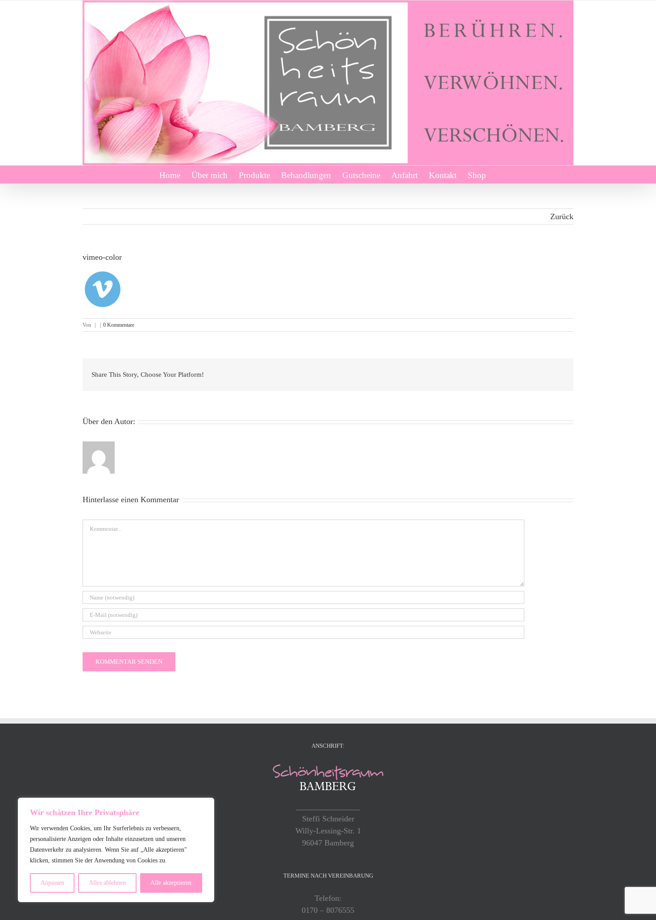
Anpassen (52, 882)
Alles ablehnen (107, 882)
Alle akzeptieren (170, 882)
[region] (116, 850)
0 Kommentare (118, 325)
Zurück (561, 216)
